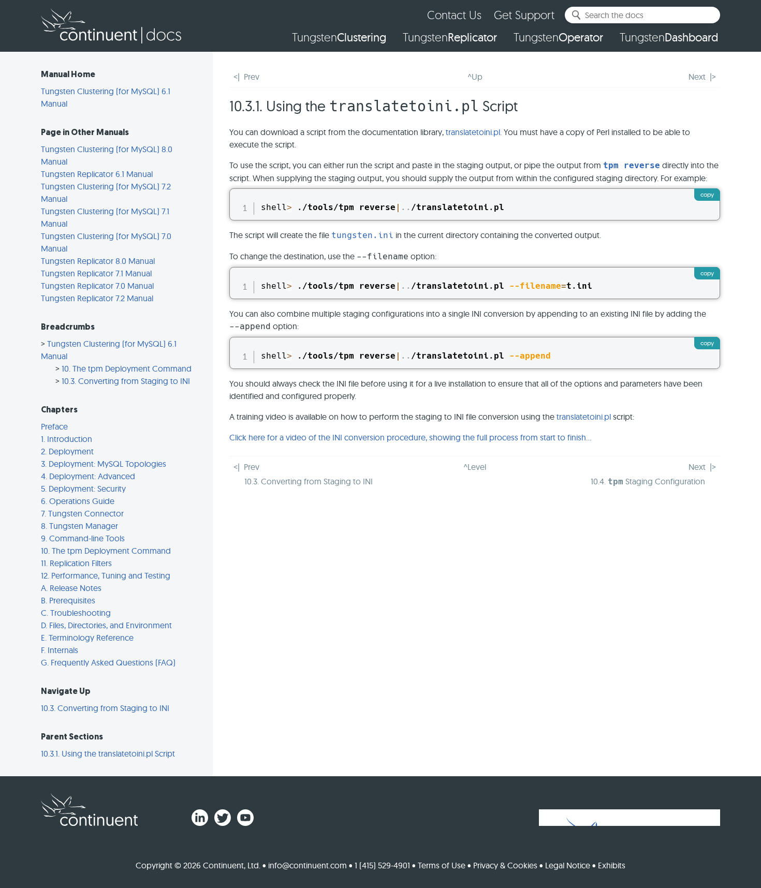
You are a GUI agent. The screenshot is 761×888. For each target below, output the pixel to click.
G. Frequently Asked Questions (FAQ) (108, 662)
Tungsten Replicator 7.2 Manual (97, 298)
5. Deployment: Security (83, 488)
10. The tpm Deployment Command (127, 368)
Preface (54, 426)
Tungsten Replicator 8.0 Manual (98, 261)
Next (697, 76)
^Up (474, 76)
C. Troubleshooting (76, 613)
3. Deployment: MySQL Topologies (103, 463)
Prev (251, 76)
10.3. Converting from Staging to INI (126, 381)
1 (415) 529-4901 (382, 865)
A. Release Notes (71, 588)
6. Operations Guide (77, 501)
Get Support (524, 15)
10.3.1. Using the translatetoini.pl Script (108, 753)
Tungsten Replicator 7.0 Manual (97, 285)
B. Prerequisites (68, 600)
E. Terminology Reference (87, 637)
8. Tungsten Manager (79, 526)
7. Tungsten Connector (82, 513)
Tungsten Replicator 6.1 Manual (97, 174)
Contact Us (454, 15)
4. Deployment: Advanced (88, 476)
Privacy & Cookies (505, 865)
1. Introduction (66, 439)
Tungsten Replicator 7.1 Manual (96, 273)
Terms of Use (441, 865)
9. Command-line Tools (83, 538)
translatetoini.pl (473, 132)
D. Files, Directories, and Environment (106, 625)
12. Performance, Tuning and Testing (105, 575)
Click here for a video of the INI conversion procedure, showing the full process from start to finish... (410, 437)
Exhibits (611, 865)
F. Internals (59, 650)
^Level (474, 467)
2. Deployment (67, 451)
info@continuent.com (307, 865)
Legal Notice (567, 865)
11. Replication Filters (76, 563)
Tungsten (339, 37)
